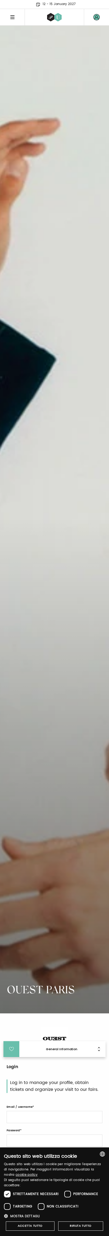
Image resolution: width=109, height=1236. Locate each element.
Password (13, 1130)
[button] (54, 1216)
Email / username (20, 1107)
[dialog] (54, 1191)
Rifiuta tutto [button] (80, 1226)
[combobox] (102, 1154)
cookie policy (27, 1174)
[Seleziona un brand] (54, 17)
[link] (96, 17)
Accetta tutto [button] (30, 1226)
